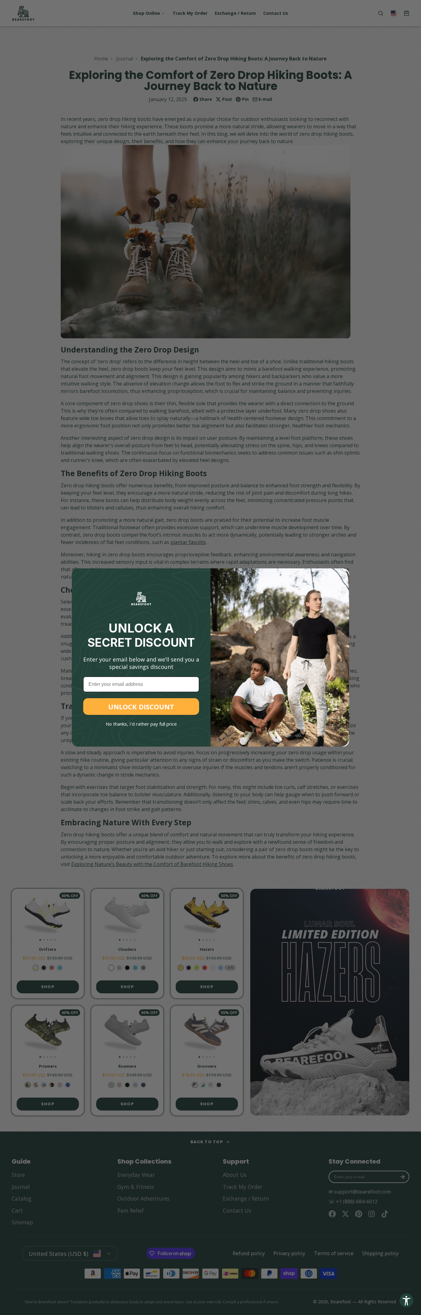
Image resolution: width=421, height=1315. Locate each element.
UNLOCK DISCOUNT (141, 706)
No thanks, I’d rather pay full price (141, 724)
